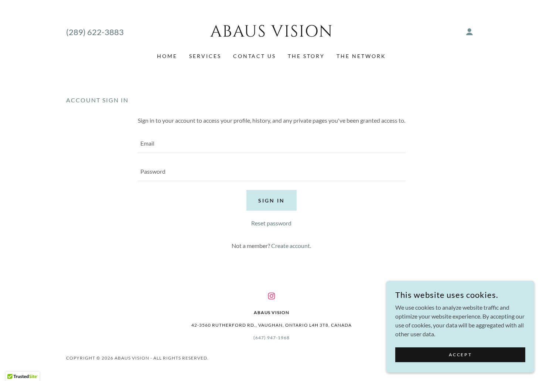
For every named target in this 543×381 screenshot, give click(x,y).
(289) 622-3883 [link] (95, 32)
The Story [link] (306, 56)
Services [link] (205, 56)
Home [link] (167, 56)
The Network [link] (361, 56)
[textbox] (271, 143)
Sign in (271, 200)
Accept (460, 354)
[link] (271, 34)
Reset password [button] (271, 223)
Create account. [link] (291, 245)
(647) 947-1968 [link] (271, 337)
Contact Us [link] (254, 56)
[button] (469, 31)
